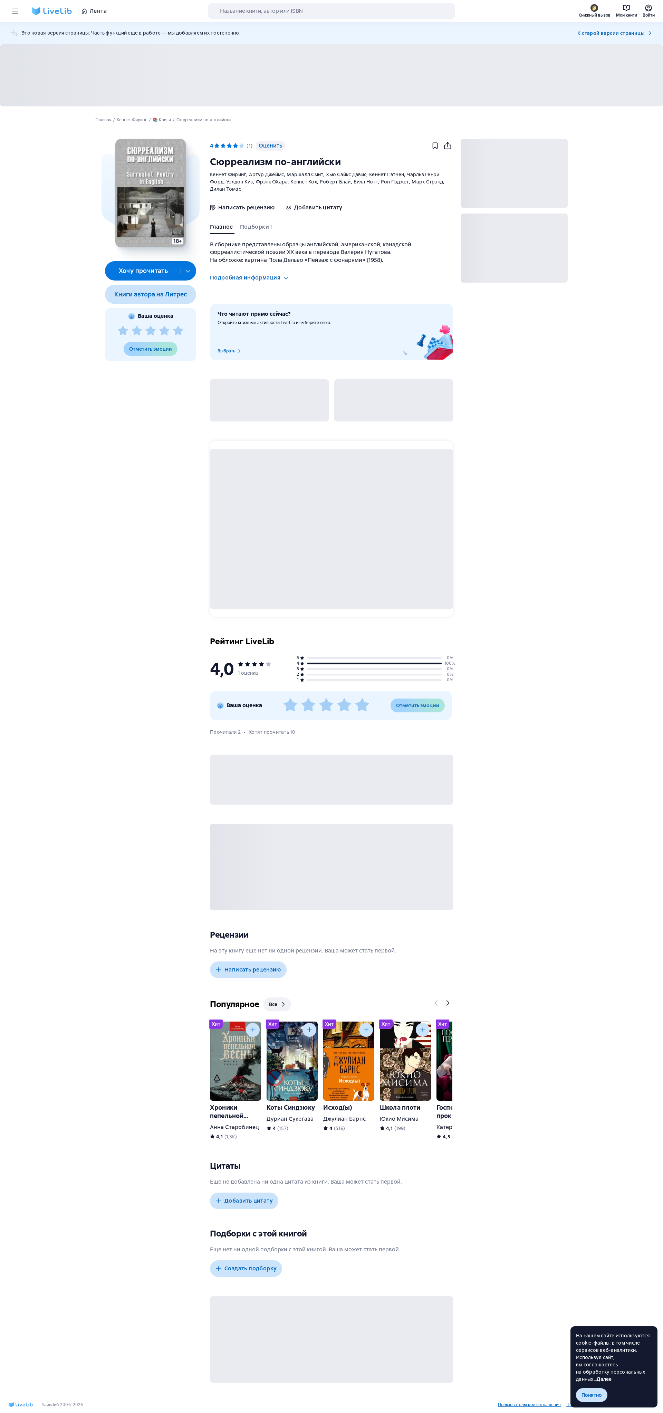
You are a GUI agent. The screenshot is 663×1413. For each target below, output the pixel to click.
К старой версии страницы (610, 33)
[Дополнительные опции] (188, 271)
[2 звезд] (136, 330)
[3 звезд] (150, 330)
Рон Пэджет (395, 182)
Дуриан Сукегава (290, 1118)
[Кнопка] (436, 1002)
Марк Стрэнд (427, 182)
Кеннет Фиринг (228, 174)
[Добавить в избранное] (435, 146)
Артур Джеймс (266, 174)
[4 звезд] (164, 330)
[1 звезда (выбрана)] (217, 146)
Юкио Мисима (399, 1118)
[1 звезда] (122, 330)
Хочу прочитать (143, 271)
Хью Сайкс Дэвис (346, 174)
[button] (150, 193)
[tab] (222, 228)
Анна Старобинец (234, 1127)
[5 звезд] (178, 330)
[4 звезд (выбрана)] (235, 146)
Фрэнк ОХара (272, 182)
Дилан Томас (225, 189)
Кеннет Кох (303, 182)
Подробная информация (245, 277)
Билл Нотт (366, 182)
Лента (98, 11)
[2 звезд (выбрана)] (223, 146)
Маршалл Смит (305, 174)
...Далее (603, 1379)
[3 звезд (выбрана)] (229, 146)
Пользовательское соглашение (529, 1404)
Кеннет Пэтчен (386, 174)
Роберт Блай (335, 182)
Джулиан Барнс (344, 1118)
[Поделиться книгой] (447, 146)
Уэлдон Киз (239, 182)
